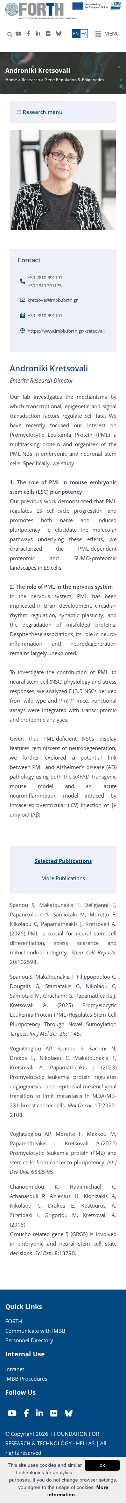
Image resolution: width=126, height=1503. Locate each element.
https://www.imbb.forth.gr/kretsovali (66, 331)
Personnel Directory (29, 1340)
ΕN (76, 34)
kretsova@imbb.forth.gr (53, 300)
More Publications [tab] (63, 878)
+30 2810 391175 (45, 285)
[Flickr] (48, 33)
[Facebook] (28, 33)
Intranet (14, 1369)
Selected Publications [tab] (63, 860)
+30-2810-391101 (45, 315)
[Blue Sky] (58, 33)
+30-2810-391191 (45, 277)
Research (31, 80)
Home (11, 80)
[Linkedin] (38, 33)
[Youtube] (18, 33)
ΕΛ (84, 34)
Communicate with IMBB (35, 1330)
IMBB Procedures (26, 1378)
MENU (111, 33)
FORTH (13, 1321)
